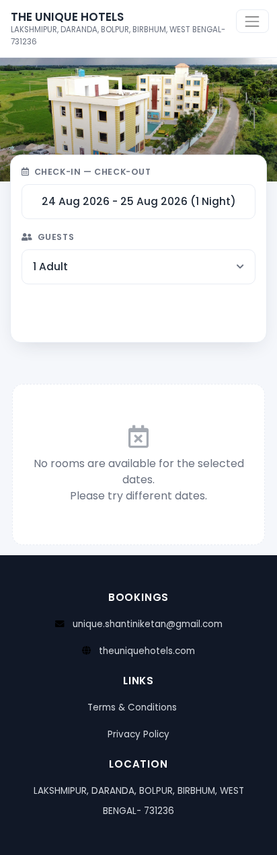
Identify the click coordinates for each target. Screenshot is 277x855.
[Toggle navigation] (252, 21)
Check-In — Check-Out (92, 171)
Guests (56, 237)
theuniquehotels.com (147, 651)
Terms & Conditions (132, 707)
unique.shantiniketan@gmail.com (148, 624)
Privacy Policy (138, 734)
